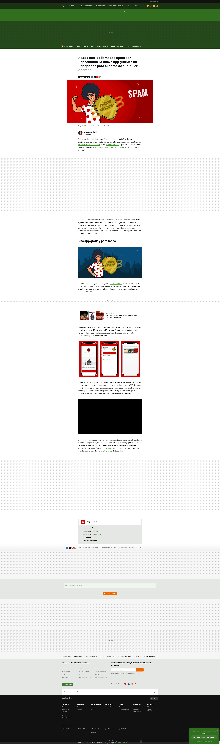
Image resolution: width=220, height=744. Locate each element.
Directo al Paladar (109, 707)
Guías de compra (84, 671)
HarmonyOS (85, 46)
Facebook (92, 77)
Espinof (93, 709)
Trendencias (136, 707)
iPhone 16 (116, 656)
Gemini (99, 46)
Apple (80, 668)
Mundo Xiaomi (66, 718)
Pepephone (88, 547)
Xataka (64, 707)
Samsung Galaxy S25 (91, 656)
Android (64, 674)
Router (93, 46)
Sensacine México (95, 728)
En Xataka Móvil (110, 313)
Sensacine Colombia (93, 731)
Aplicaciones (66, 671)
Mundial (127, 46)
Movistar (64, 668)
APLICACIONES (100, 6)
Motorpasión (122, 707)
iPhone (97, 674)
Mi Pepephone (116, 283)
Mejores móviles (136, 46)
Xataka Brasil (65, 731)
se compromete (112, 448)
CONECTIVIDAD (71, 6)
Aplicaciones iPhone (106, 547)
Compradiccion (137, 711)
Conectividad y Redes (101, 678)
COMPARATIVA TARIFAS (115, 6)
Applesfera (65, 711)
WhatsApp (65, 678)
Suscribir (140, 670)
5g (79, 674)
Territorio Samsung (100, 671)
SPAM (96, 547)
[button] (90, 132)
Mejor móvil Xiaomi (126, 656)
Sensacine (93, 707)
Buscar (154, 691)
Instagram (151, 6)
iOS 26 (109, 656)
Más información (122, 742)
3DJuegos (79, 707)
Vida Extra (79, 709)
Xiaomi (97, 668)
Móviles (77, 46)
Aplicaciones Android (121, 547)
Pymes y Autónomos (150, 709)
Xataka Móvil (65, 709)
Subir (153, 699)
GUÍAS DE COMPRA (132, 6)
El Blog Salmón (151, 707)
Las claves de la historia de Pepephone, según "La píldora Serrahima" (122, 316)
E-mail (100, 77)
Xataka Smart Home (66, 714)
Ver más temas (67, 684)
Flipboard (148, 6)
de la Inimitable (112, 144)
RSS (132, 683)
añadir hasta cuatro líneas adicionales (109, 147)
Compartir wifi (138, 656)
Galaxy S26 (120, 46)
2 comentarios (85, 77)
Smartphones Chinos (85, 678)
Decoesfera (136, 709)
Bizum (113, 46)
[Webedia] (154, 1)
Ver (110, 593)
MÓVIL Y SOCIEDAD (86, 6)
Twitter (157, 6)
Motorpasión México (122, 729)
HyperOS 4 (106, 46)
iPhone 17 (102, 656)
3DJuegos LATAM (80, 728)
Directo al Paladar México (109, 729)
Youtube (154, 6)
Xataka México (66, 728)
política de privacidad (135, 673)
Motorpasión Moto (124, 709)
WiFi (145, 46)
